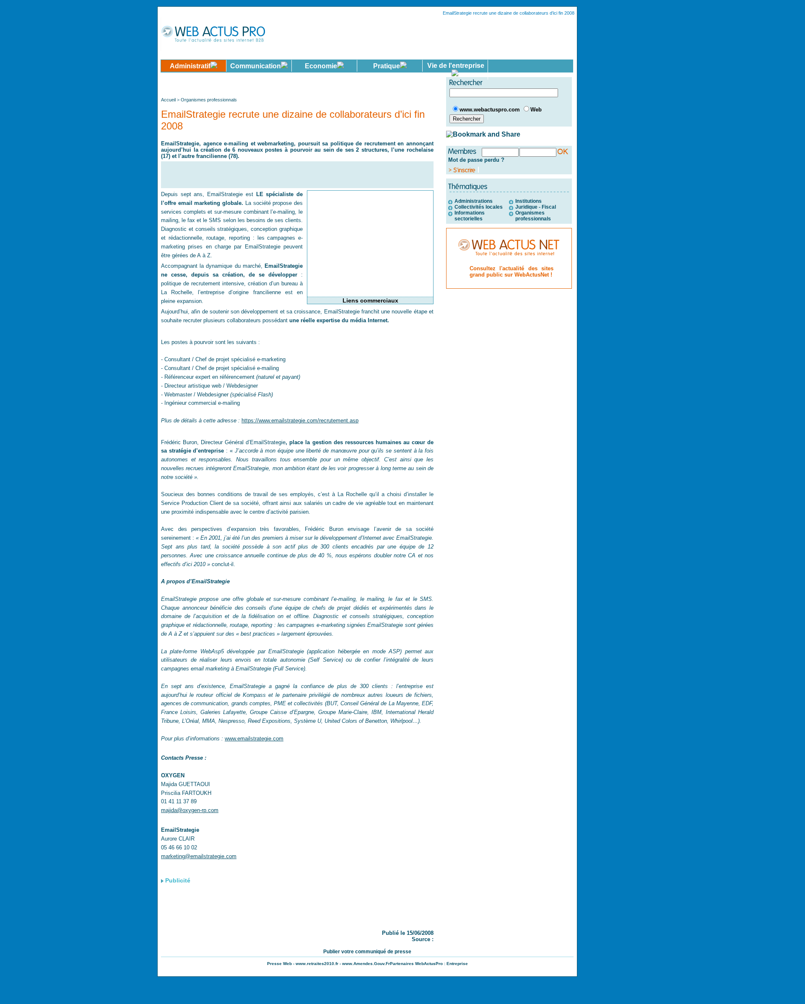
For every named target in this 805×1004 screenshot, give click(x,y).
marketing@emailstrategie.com (198, 856)
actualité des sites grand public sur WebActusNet (511, 271)
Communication (255, 66)
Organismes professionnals (209, 99)
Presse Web (279, 963)
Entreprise (457, 963)
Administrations (473, 201)
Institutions (528, 201)
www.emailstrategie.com (254, 738)
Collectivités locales (478, 207)
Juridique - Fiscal (535, 207)
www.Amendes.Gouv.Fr (366, 963)
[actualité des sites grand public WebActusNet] (509, 261)
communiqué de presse (383, 952)
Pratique (386, 66)
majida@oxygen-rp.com (189, 810)
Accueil (169, 99)
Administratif (190, 66)
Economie (321, 66)
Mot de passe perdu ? (476, 160)
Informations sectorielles (469, 216)
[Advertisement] (298, 84)
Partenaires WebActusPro (416, 963)
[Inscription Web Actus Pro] (463, 170)
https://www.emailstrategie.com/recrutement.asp (300, 420)
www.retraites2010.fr (317, 963)
